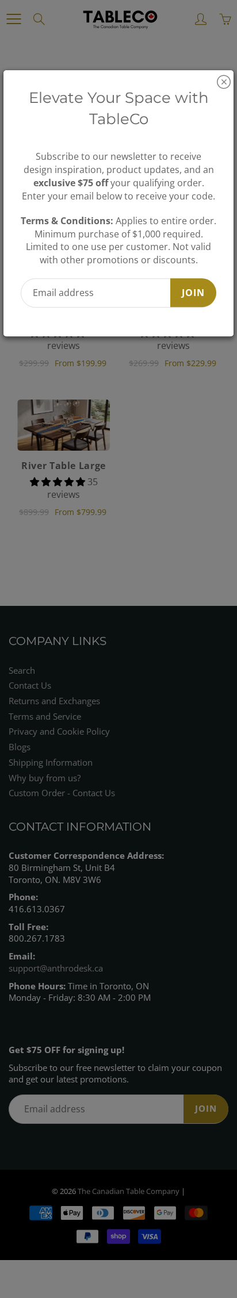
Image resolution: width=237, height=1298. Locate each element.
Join (193, 292)
